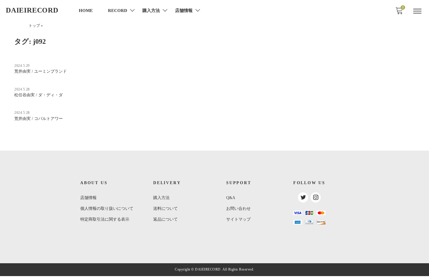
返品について (165, 219)
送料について (165, 208)
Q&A (230, 198)
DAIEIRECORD (32, 10)
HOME (86, 10)
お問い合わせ (238, 208)
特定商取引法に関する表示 (104, 219)
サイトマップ (238, 219)
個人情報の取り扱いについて (106, 208)
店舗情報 (88, 198)
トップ (34, 26)
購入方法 (161, 198)
